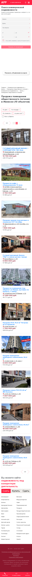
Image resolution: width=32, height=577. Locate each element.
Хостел (3, 536)
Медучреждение (22, 499)
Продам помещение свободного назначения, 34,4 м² (15, 357)
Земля (18, 539)
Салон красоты (21, 522)
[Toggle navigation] (29, 2)
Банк (2, 513)
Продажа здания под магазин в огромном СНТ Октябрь (16, 221)
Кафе (3, 516)
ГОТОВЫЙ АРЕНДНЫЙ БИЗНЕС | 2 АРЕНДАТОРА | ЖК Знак (15, 149)
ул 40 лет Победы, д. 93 (12, 394)
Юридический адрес (23, 533)
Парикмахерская (22, 505)
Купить (4, 23)
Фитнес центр (5, 525)
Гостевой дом (5, 530)
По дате (5, 109)
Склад (18, 528)
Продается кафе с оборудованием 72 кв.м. (13, 184)
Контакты (16, 555)
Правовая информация (16, 557)
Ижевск (4, 19)
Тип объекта (5, 27)
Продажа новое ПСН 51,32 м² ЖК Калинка (15, 391)
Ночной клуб (5, 519)
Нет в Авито (9, 116)
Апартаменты (5, 499)
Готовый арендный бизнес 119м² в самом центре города (15, 256)
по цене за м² (18, 113)
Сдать (26, 490)
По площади (14, 109)
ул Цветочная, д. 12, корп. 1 (13, 361)
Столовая (20, 530)
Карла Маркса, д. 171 (11, 259)
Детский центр (5, 522)
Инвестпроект (5, 539)
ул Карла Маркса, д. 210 (12, 427)
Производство (21, 513)
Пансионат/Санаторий (23, 525)
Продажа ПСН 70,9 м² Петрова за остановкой (15, 323)
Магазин (19, 497)
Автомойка (4, 508)
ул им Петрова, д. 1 (10, 326)
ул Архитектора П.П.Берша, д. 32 (15, 293)
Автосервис (4, 511)
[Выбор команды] (20, 123)
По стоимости (6, 113)
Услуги (19, 536)
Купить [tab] (16, 490)
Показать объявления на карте (16, 73)
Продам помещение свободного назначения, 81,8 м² (16, 424)
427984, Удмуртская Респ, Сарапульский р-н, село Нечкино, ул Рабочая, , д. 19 (15, 189)
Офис (18, 502)
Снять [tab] (6, 490)
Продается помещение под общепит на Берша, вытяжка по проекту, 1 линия (16, 290)
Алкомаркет (5, 497)
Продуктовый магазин (23, 511)
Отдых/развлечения (23, 516)
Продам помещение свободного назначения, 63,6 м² (15, 457)
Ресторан (19, 519)
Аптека (3, 502)
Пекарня (19, 508)
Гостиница (4, 533)
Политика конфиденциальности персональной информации (16, 552)
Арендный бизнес (6, 505)
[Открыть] (16, 137)
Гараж (3, 528)
